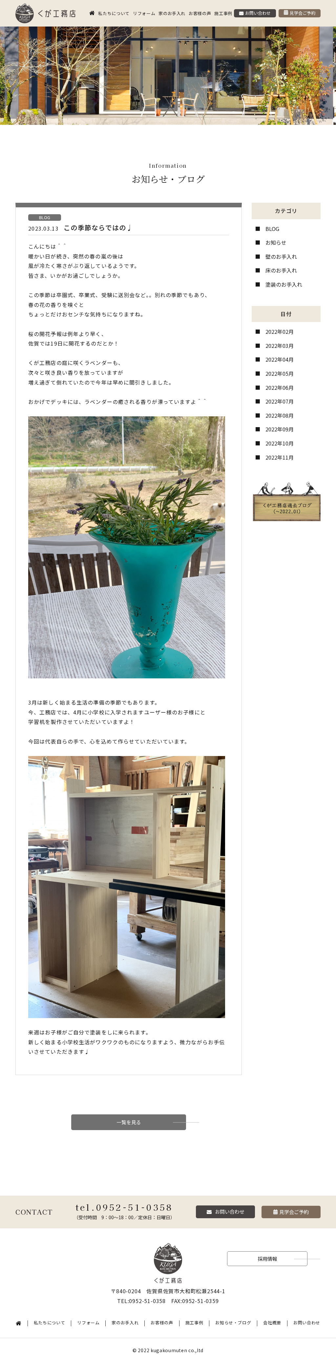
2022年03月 (279, 346)
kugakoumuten (169, 1350)
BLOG (272, 229)
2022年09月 (279, 429)
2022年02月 (279, 331)
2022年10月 (279, 443)
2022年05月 (279, 373)
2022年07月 (279, 401)
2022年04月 (279, 359)
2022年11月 (279, 457)
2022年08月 (279, 415)
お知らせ (275, 242)
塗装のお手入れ (283, 284)
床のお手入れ (281, 270)
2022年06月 (279, 387)
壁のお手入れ (281, 256)
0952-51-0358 (134, 1207)
